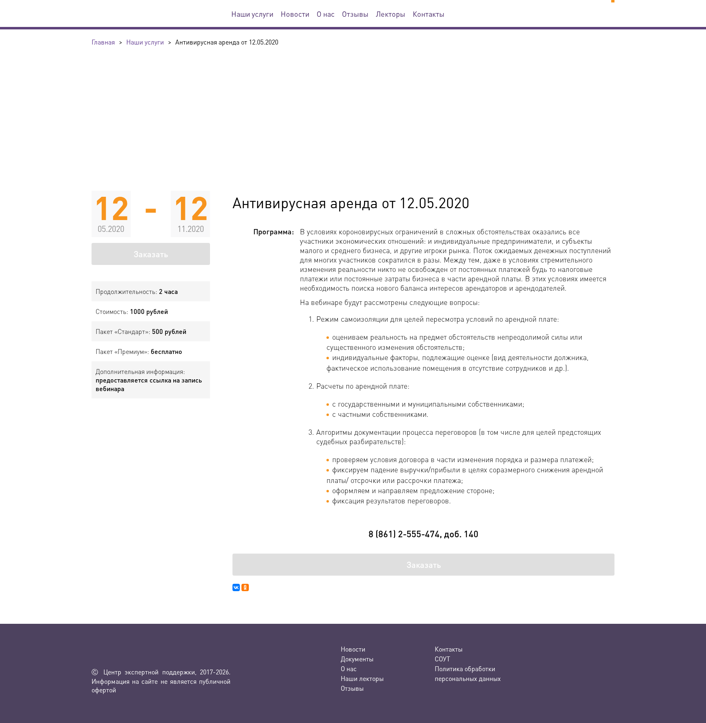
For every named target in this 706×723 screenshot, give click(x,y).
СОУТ (442, 658)
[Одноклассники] (245, 587)
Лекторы (390, 13)
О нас (326, 13)
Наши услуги (252, 13)
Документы (357, 658)
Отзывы (355, 13)
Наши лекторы (362, 678)
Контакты (429, 13)
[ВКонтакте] (236, 587)
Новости (295, 13)
